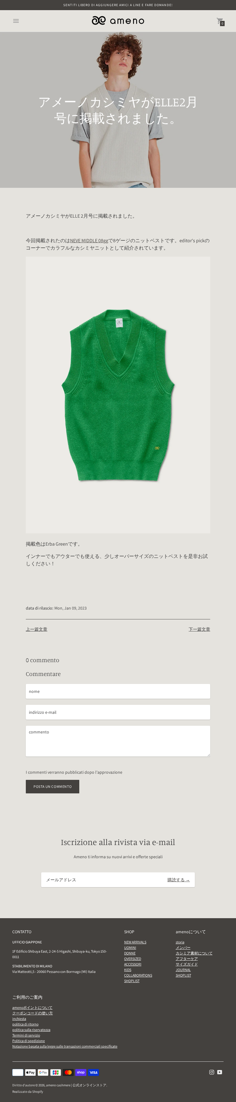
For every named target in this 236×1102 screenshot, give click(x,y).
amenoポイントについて (32, 1007)
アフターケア (187, 958)
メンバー (183, 947)
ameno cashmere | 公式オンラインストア (76, 1085)
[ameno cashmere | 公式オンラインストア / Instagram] (211, 1071)
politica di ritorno (25, 1024)
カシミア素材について (194, 953)
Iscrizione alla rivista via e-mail (118, 842)
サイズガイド (187, 964)
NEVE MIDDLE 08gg (89, 240)
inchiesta (19, 1018)
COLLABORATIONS (138, 975)
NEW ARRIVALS (135, 942)
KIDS (127, 969)
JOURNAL (183, 969)
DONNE (130, 953)
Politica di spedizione (28, 1040)
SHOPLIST (132, 980)
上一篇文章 (36, 629)
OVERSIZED (132, 958)
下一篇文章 (199, 629)
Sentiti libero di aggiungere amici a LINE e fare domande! (118, 5)
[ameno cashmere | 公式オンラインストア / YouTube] (219, 1071)
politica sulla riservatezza (31, 1029)
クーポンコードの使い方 (32, 1013)
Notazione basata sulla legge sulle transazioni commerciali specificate (64, 1046)
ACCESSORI (132, 964)
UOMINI (130, 947)
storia (180, 942)
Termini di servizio (26, 1035)
